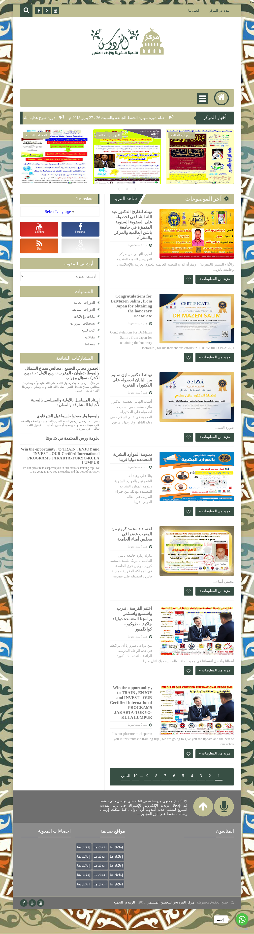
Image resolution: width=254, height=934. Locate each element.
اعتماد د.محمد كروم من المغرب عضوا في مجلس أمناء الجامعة (131, 534)
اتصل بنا (193, 10)
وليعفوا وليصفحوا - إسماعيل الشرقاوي (68, 416)
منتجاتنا (90, 344)
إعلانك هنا (116, 847)
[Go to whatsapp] (242, 919)
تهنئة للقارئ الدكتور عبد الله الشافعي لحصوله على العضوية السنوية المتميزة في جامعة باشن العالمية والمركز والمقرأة (132, 224)
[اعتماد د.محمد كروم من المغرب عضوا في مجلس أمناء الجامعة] (196, 551)
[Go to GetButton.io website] (242, 929)
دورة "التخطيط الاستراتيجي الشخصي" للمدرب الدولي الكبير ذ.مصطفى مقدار (54, 172)
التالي (125, 776)
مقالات (90, 337)
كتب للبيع (88, 330)
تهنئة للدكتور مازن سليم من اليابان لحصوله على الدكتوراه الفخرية (131, 380)
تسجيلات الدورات (82, 323)
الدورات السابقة (83, 309)
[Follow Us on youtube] (40, 903)
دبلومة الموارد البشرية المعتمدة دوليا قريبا (132, 457)
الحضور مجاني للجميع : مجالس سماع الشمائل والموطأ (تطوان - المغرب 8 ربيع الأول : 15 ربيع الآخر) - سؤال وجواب (127, 178)
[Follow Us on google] (32, 903)
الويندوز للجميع (124, 902)
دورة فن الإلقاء (199, 167)
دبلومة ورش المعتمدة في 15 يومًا (72, 438)
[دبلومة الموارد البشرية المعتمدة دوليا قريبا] (196, 476)
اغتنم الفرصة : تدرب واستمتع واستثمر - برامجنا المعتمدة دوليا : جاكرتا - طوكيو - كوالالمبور (132, 619)
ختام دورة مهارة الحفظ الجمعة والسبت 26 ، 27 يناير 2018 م (159, 118)
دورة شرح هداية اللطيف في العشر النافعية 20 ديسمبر (54, 118)
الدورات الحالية (84, 302)
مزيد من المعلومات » (214, 279)
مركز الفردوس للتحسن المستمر (171, 902)
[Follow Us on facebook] (24, 903)
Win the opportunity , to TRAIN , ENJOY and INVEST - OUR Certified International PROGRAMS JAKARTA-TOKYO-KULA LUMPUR (131, 702)
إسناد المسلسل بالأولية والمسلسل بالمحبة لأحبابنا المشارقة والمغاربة (65, 402)
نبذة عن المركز (219, 10)
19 (135, 776)
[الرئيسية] (221, 97)
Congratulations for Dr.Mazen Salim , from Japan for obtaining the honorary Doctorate (131, 306)
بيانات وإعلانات (84, 316)
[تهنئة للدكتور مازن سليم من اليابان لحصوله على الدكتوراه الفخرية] (196, 397)
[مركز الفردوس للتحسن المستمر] (129, 55)
